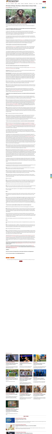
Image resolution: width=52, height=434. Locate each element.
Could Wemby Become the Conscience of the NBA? (26, 364)
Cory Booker (32, 136)
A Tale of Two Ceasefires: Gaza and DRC (11, 394)
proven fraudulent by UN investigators (12, 103)
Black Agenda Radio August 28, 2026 (20, 419)
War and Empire (40, 3)
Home (6, 3)
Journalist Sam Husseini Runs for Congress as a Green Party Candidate (25, 425)
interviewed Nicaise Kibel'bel (17, 104)
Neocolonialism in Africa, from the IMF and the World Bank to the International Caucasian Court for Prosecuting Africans (12, 410)
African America (12, 3)
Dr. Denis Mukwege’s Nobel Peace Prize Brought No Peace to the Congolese (25, 395)
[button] (21, 16)
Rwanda (12, 257)
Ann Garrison (7, 7)
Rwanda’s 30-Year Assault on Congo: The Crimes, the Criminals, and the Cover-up (12, 379)
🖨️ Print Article (16, 7)
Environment (19, 3)
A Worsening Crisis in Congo (27, 149)
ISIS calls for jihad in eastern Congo (16, 90)
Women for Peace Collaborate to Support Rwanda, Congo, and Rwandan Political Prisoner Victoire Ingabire (26, 379)
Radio (34, 3)
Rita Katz (30, 123)
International (22, 3)
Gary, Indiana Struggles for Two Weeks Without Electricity (24, 433)
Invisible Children (32, 61)
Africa (9, 3)
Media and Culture (26, 3)
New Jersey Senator (28, 136)
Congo (8, 257)
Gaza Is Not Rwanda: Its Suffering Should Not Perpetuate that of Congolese (39, 395)
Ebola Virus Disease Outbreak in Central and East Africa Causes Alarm (39, 364)
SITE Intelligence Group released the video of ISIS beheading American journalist (19, 124)
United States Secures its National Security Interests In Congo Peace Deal (39, 379)
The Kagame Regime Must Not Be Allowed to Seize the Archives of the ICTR (12, 364)
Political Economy (31, 3)
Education (16, 3)
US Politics (37, 3)
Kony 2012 (19, 62)
